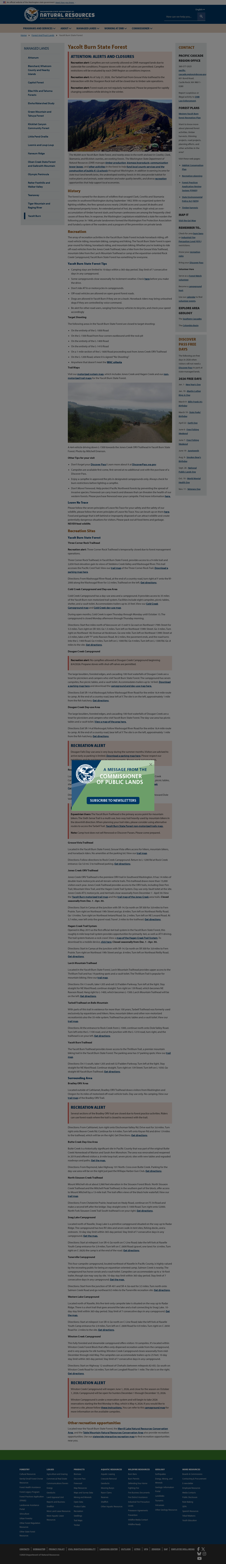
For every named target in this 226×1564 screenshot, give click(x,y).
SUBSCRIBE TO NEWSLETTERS (113, 800)
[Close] (151, 764)
